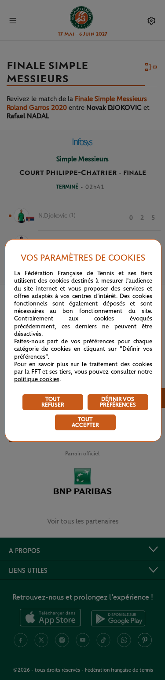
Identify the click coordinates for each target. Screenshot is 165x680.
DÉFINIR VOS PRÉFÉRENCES (118, 402)
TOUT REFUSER (52, 402)
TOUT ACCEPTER (85, 422)
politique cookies (36, 379)
